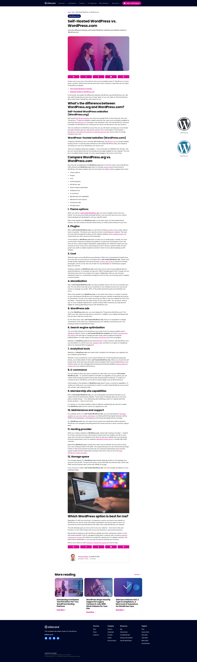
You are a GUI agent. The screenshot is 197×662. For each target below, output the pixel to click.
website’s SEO (97, 343)
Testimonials (111, 632)
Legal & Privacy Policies (51, 653)
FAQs (143, 629)
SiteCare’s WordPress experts (97, 543)
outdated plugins (118, 234)
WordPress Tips (74, 16)
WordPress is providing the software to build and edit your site (88, 132)
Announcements (146, 643)
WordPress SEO (104, 337)
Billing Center (145, 640)
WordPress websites (83, 118)
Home (69, 12)
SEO (100, 341)
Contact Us (96, 634)
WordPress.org (81, 122)
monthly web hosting (107, 261)
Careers (110, 637)
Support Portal (145, 632)
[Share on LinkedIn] (73, 76)
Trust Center (145, 637)
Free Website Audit (125, 634)
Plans (94, 629)
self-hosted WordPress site (90, 213)
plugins (111, 230)
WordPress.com (110, 141)
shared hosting (109, 167)
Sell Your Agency (112, 640)
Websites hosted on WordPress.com (82, 92)
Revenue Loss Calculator (126, 637)
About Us (110, 629)
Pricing (95, 632)
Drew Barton (84, 556)
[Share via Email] (111, 76)
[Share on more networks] (123, 76)
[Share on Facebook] (98, 76)
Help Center (145, 634)
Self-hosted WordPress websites (81, 89)
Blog (73, 12)
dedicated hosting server (104, 439)
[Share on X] (86, 76)
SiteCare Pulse (123, 632)
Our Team (110, 634)
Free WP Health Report (126, 640)
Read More (61, 610)
